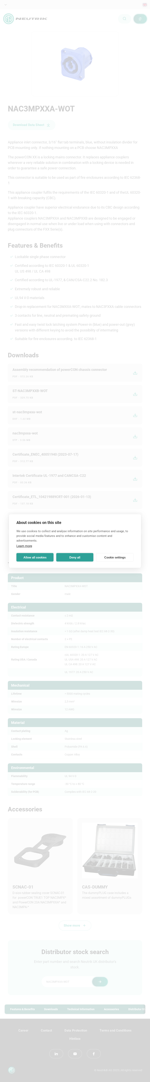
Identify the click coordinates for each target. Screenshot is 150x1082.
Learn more (24, 546)
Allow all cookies (34, 557)
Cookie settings (115, 557)
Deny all (74, 557)
